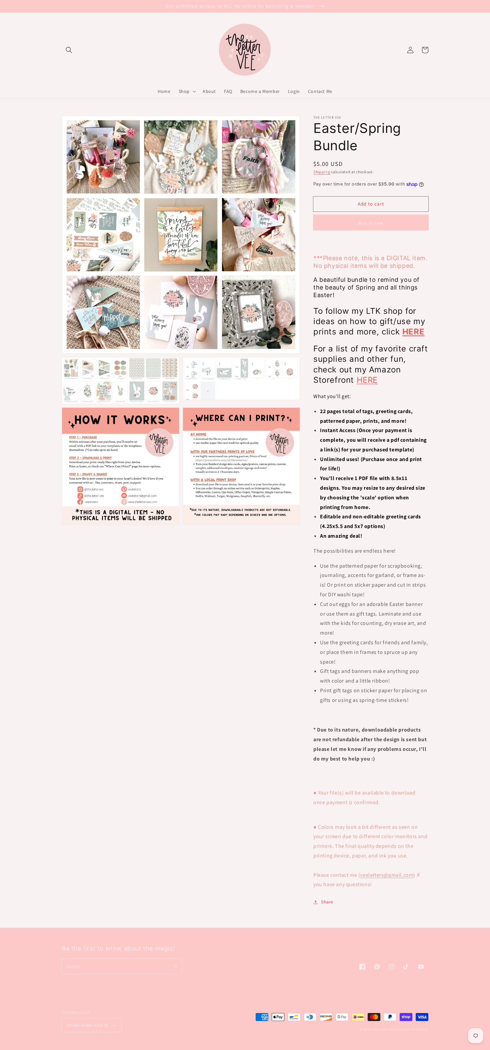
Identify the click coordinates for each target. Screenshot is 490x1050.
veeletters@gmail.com (386, 874)
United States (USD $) (87, 1025)
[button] (69, 50)
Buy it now (371, 223)
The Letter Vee (384, 1029)
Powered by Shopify (412, 1029)
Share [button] (327, 902)
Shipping (321, 171)
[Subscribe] (174, 966)
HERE (367, 380)
